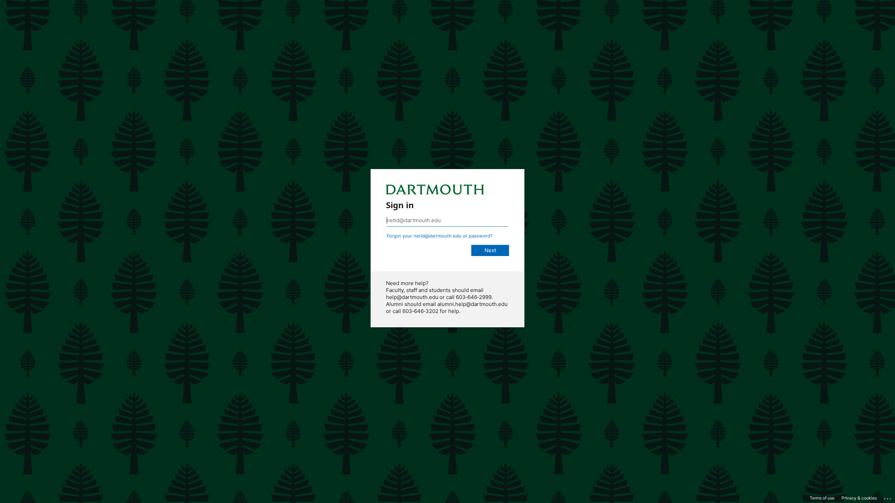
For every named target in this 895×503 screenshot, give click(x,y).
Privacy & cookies (859, 498)
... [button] (888, 497)
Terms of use (822, 498)
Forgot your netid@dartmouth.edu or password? (440, 236)
